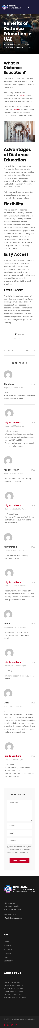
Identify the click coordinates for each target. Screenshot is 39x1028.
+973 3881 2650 (17, 988)
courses (22, 95)
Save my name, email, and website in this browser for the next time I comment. (19, 850)
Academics (8, 949)
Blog (27, 44)
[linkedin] (8, 1025)
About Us (7, 945)
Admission (10, 47)
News (6, 957)
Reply (32, 384)
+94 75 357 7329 (19, 997)
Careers (7, 953)
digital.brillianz (13, 44)
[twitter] (12, 1025)
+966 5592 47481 (15, 994)
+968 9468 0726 (17, 985)
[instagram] (16, 1025)
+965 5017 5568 (16, 991)
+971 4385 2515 (14, 982)
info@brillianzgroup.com (13, 918)
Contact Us (8, 961)
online (16, 109)
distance (20, 47)
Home (6, 941)
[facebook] (4, 1025)
